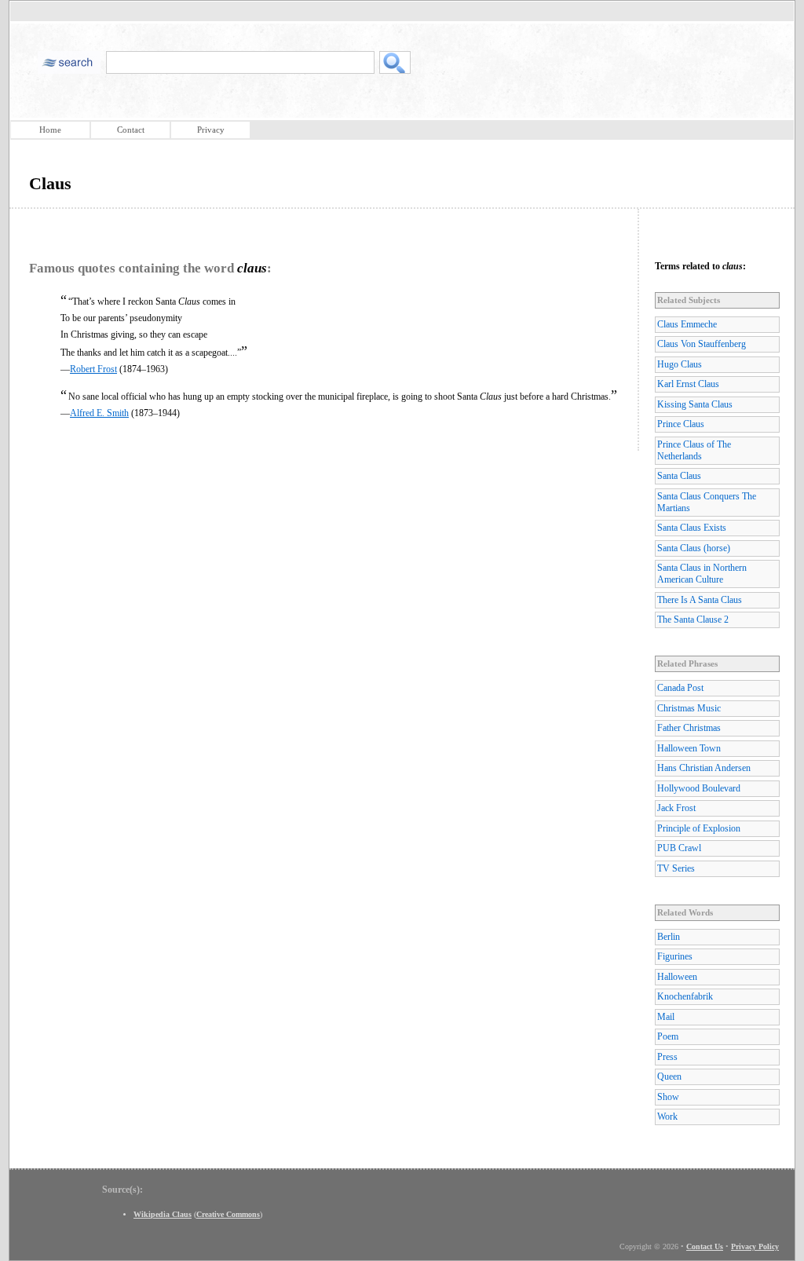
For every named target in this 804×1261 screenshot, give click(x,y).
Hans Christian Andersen (704, 767)
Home (50, 129)
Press (667, 1056)
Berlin (668, 936)
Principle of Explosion (698, 828)
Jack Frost (676, 807)
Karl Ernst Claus (688, 383)
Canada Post (680, 687)
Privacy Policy (755, 1246)
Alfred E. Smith (99, 413)
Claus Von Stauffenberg (701, 343)
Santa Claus (679, 475)
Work (667, 1116)
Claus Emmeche (687, 324)
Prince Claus (680, 424)
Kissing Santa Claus (695, 404)
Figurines (675, 956)
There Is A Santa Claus (699, 599)
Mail (665, 1016)
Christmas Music (689, 708)
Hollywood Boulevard (698, 788)
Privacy (211, 129)
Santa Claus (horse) (693, 548)
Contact (130, 129)
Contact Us (704, 1246)
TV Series (676, 868)
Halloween (677, 976)
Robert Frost (93, 369)
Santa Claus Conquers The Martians (706, 502)
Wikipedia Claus (162, 1214)
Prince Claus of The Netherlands (694, 450)
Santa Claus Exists (691, 527)
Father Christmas (689, 727)
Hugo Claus (679, 364)
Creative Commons (228, 1214)
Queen (669, 1076)
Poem (667, 1036)
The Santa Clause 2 (693, 619)
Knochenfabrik (685, 996)
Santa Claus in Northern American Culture (702, 573)
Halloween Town (689, 748)
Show (668, 1096)
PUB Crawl (679, 847)
